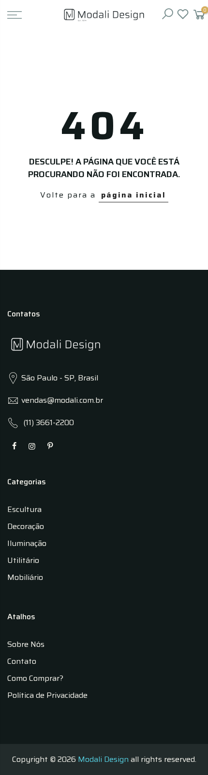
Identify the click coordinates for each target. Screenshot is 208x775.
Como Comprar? (35, 678)
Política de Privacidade (47, 695)
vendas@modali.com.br (62, 400)
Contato (21, 661)
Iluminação (26, 543)
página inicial (133, 195)
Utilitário (23, 560)
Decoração (25, 526)
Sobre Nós (26, 644)
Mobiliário (25, 577)
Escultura (24, 509)
